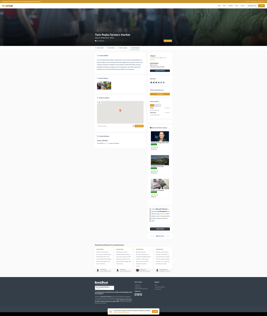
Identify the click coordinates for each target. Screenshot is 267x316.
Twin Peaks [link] (254, 1)
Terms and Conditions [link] (160, 287)
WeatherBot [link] (102, 288)
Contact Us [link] (137, 284)
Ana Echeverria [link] (163, 269)
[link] (7, 5)
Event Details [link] (100, 47)
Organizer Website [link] (160, 70)
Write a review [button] (168, 40)
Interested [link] (157, 105)
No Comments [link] (100, 40)
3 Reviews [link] (153, 196)
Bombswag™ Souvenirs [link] (157, 190)
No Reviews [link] (154, 149)
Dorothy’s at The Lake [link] (157, 166)
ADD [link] (262, 5)
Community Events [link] (155, 57)
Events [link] (242, 5)
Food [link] (224, 5)
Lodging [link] (230, 5)
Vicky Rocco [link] (143, 269)
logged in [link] (106, 143)
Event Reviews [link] (135, 47)
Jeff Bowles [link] (103, 269)
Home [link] (219, 5)
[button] (120, 110)
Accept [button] (155, 311)
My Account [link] (261, 1)
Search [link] (248, 1)
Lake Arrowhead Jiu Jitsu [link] (105, 271)
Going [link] (152, 105)
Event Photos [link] (111, 47)
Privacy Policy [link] (158, 289)
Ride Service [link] (252, 5)
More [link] (236, 5)
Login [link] (156, 284)
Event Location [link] (123, 47)
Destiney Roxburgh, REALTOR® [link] (160, 142)
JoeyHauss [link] (122, 269)
